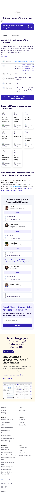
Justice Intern (13, 268)
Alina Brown (14, 224)
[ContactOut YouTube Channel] (6, 487)
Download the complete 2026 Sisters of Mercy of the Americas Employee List (17, 261)
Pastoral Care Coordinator (17, 286)
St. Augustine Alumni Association (28, 139)
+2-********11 (11, 217)
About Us (22, 420)
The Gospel (17, 137)
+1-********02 (11, 235)
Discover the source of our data (13, 375)
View (17, 212)
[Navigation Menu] (32, 2)
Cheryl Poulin (14, 284)
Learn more (6, 378)
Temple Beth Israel (28, 119)
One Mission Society (16, 158)
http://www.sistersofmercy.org (24, 61)
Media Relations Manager (17, 208)
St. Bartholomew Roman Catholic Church (6, 158)
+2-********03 (11, 253)
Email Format (15, 35)
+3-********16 (11, 294)
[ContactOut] (9, 3)
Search (17, 326)
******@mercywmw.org (14, 219)
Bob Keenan (14, 207)
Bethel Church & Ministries (5, 120)
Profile (5, 35)
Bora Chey (13, 243)
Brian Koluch (14, 267)
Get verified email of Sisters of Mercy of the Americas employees (17, 97)
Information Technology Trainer (18, 245)
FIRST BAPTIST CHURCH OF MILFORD (17, 120)
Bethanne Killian (15, 186)
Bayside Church (4, 138)
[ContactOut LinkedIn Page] (2, 487)
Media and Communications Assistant (17, 227)
